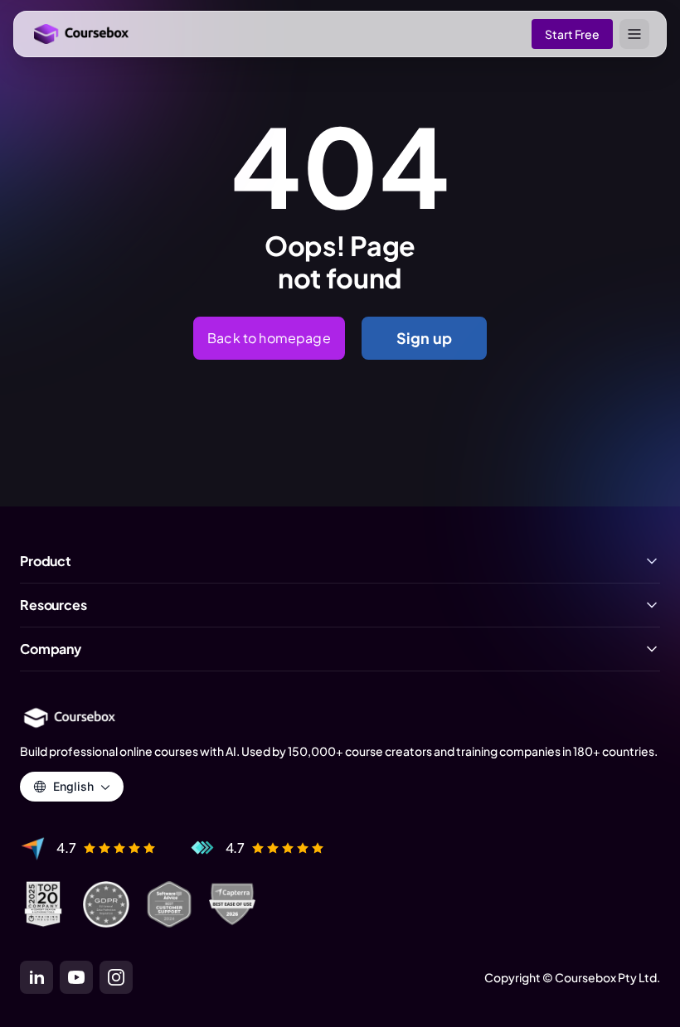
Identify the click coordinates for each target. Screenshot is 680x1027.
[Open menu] (634, 34)
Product (45, 561)
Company (50, 649)
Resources (53, 605)
